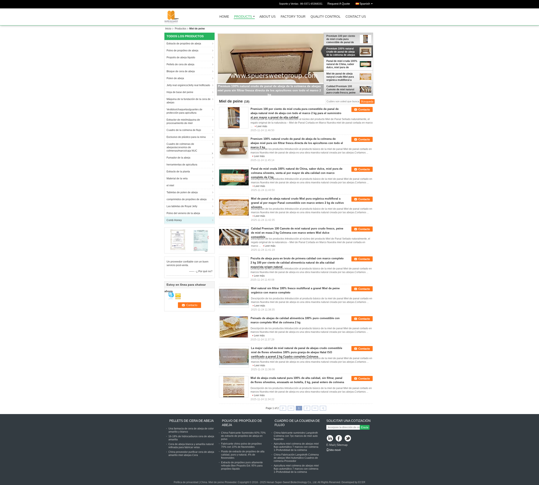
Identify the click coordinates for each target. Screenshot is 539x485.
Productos (180, 28)
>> (315, 408)
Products (243, 16)
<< (291, 408)
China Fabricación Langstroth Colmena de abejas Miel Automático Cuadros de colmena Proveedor (296, 457)
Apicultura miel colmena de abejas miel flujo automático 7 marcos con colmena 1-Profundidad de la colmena (296, 447)
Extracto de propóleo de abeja (184, 43)
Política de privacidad (186, 482)
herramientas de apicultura (182, 164)
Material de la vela (177, 178)
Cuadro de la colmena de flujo (184, 130)
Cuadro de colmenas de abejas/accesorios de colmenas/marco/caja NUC (182, 147)
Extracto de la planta (178, 171)
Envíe (364, 427)
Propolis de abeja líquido (181, 57)
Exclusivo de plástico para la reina (186, 137)
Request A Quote (338, 3)
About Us (267, 16)
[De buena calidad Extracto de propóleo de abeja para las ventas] (178, 240)
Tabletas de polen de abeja (182, 192)
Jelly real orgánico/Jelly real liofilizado (188, 85)
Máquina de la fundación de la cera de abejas (189, 101)
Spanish (364, 3)
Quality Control (325, 16)
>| (323, 408)
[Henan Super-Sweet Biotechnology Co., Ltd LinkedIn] (330, 438)
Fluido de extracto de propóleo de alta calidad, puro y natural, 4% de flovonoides (242, 454)
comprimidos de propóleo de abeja (187, 199)
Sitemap (342, 444)
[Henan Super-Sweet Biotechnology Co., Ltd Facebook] (339, 438)
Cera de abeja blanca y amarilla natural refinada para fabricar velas (191, 446)
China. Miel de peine (212, 482)
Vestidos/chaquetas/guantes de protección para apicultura (184, 111)
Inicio (168, 28)
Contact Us (356, 16)
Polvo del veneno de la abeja (183, 213)
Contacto (364, 109)
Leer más (261, 126)
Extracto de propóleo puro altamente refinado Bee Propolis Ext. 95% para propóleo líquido (242, 465)
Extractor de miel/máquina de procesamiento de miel (183, 121)
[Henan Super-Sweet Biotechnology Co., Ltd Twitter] (348, 438)
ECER (361, 482)
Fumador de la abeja (178, 157)
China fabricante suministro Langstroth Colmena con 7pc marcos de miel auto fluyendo (296, 436)
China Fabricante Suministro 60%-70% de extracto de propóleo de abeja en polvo (243, 436)
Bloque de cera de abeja (181, 71)
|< (283, 408)
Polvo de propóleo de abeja (182, 50)
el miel (170, 185)
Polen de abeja (175, 78)
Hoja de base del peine (180, 92)
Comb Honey (174, 220)
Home (224, 16)
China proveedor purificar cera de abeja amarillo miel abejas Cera (191, 453)
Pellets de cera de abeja (180, 64)
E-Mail (330, 444)
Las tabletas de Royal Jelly (182, 206)
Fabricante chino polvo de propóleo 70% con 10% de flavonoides (241, 445)
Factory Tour (293, 16)
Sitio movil (335, 450)
